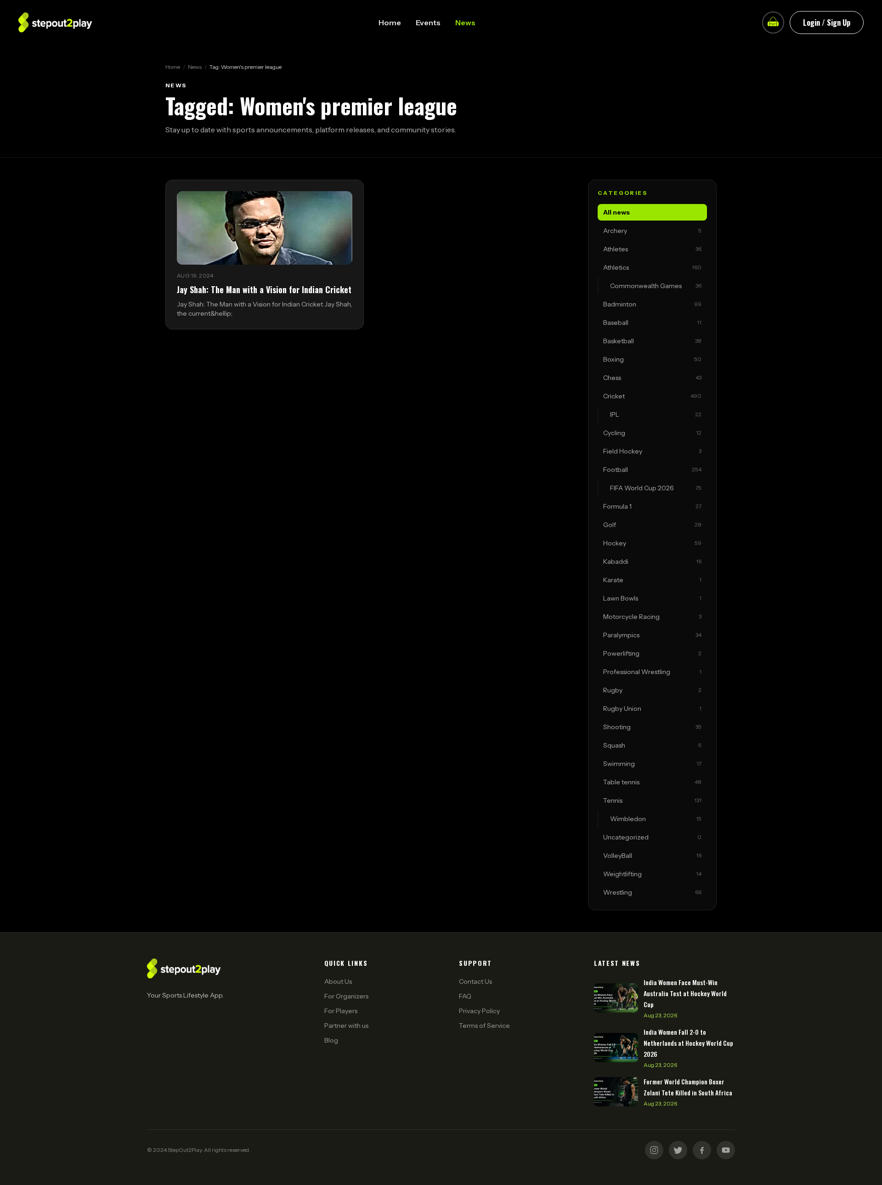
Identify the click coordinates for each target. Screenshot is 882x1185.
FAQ (465, 996)
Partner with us (346, 1025)
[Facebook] (702, 1150)
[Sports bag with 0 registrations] (773, 22)
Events (428, 22)
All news (616, 212)
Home (390, 22)
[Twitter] (678, 1150)
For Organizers (346, 996)
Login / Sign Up (826, 22)
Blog (331, 1040)
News (465, 22)
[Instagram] (654, 1150)
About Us (338, 981)
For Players (340, 1011)
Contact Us (475, 981)
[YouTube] (726, 1150)
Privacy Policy (479, 1011)
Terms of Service (484, 1025)
